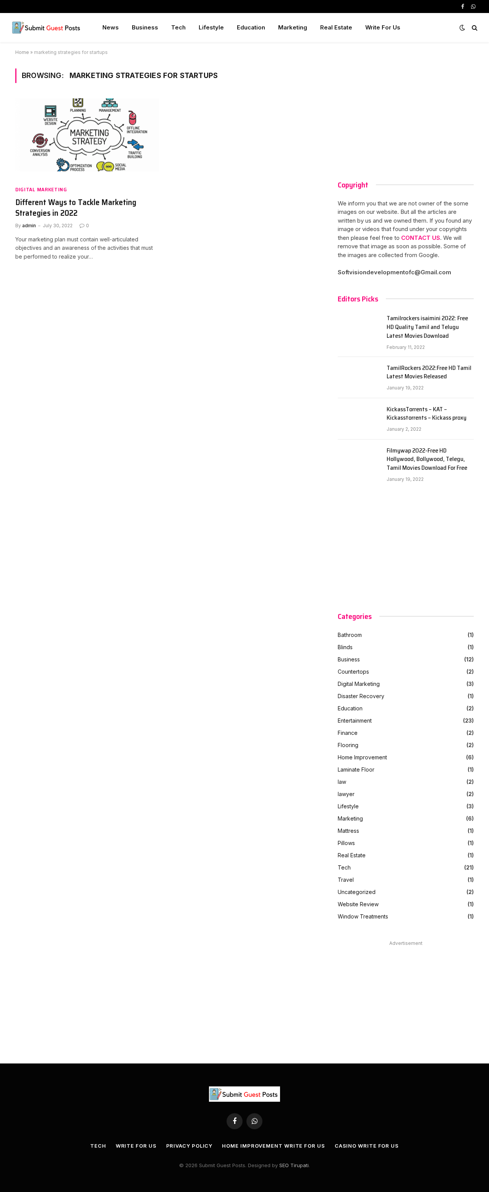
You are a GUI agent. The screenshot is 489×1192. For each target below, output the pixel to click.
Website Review (358, 904)
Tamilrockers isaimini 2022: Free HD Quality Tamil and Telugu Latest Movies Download (427, 327)
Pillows (346, 843)
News (110, 27)
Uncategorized (357, 892)
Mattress (348, 830)
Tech (178, 27)
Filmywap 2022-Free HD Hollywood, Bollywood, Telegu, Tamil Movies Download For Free (427, 459)
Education (251, 27)
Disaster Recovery (361, 696)
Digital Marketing (41, 190)
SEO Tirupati (294, 1165)
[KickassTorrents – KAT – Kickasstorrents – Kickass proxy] (359, 418)
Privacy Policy (189, 1146)
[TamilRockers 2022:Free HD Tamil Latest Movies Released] (359, 377)
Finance (348, 733)
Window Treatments (363, 916)
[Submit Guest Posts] (47, 27)
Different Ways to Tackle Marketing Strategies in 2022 (75, 208)
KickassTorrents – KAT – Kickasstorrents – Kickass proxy (426, 414)
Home (22, 52)
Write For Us (382, 27)
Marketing (292, 27)
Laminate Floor (356, 769)
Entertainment (355, 720)
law (342, 781)
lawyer (346, 794)
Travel (346, 879)
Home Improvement (362, 757)
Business (145, 27)
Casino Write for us (367, 1146)
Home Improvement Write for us (273, 1146)
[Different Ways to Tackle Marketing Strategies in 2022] (87, 138)
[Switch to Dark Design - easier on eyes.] (462, 27)
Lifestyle (211, 27)
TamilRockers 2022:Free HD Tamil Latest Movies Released (429, 372)
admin (29, 225)
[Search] (474, 27)
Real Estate (336, 27)
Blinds (345, 647)
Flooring (348, 745)
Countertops (353, 671)
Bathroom (350, 635)
